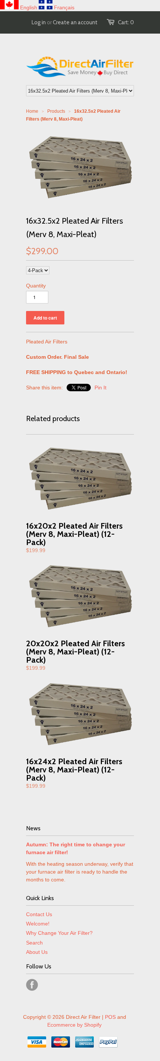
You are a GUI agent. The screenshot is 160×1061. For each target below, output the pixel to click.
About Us (37, 952)
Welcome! (37, 924)
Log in (39, 22)
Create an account (75, 22)
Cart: (126, 22)
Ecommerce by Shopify (74, 1025)
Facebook (32, 985)
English (28, 7)
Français (64, 7)
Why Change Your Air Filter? (59, 933)
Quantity (36, 286)
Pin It (100, 388)
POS (110, 1017)
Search (34, 943)
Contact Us (39, 914)
